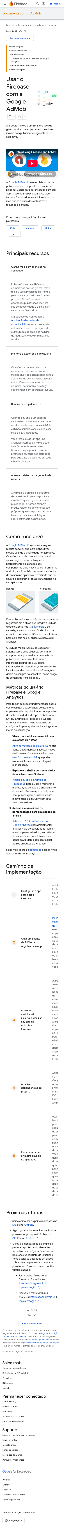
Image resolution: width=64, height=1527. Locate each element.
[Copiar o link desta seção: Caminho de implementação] (45, 872)
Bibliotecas (7, 1383)
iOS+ (12, 228)
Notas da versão (10, 1449)
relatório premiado (23, 757)
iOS (31, 626)
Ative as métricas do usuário (28, 746)
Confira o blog (9, 1401)
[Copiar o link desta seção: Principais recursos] (52, 254)
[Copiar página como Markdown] (20, 116)
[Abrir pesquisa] (37, 4)
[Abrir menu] (5, 3)
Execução (52, 25)
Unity (48, 228)
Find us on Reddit (10, 1406)
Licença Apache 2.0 (39, 1339)
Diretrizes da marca (12, 1454)
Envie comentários (20, 38)
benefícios (35, 849)
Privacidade (29, 1512)
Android (30, 228)
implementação (27, 1287)
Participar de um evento (14, 1421)
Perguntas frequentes (13, 1459)
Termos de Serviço (11, 1512)
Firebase (10, 25)
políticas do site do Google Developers (41, 1342)
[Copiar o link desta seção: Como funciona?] (46, 537)
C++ (15, 233)
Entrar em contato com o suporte (18, 1434)
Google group (9, 1444)
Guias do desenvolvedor (14, 1368)
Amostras (7, 1378)
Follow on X (8, 1411)
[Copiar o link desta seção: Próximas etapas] (46, 1213)
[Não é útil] (25, 31)
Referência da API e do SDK (15, 1373)
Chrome (6, 1484)
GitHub (5, 1388)
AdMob (35, 13)
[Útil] (20, 31)
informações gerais (30, 1283)
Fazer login (54, 3)
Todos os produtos (11, 1499)
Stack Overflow (10, 1439)
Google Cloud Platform (13, 1494)
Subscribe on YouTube (13, 1416)
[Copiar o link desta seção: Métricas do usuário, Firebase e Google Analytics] (26, 697)
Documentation (13, 13)
